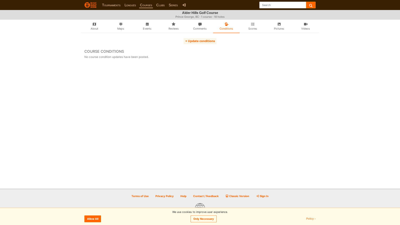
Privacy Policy (164, 196)
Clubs (160, 5)
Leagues (130, 5)
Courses (146, 5)
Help (183, 196)
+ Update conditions (200, 41)
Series (173, 5)
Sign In (264, 196)
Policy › (311, 219)
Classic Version (239, 196)
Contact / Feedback (206, 196)
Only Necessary (203, 218)
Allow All (92, 218)
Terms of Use (140, 196)
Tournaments (111, 5)
